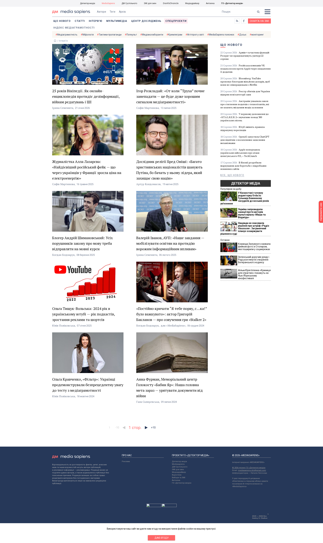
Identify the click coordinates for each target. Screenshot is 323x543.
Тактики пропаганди (110, 34)
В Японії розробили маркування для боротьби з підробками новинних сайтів (243, 165)
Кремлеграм (175, 34)
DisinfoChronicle (170, 3)
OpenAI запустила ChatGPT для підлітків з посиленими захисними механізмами (244, 140)
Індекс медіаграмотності (74, 27)
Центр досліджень (146, 21)
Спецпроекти (176, 21)
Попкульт (132, 34)
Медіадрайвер (192, 3)
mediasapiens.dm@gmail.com (252, 470)
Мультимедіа (116, 21)
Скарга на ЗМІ (259, 21)
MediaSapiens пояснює (221, 34)
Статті (80, 21)
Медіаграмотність (67, 34)
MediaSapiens (108, 3)
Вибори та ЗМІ (178, 477)
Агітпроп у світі (195, 34)
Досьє (242, 34)
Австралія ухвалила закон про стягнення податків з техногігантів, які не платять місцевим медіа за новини (244, 104)
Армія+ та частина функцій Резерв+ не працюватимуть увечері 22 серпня (244, 55)
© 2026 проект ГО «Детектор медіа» (248, 468)
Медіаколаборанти (152, 34)
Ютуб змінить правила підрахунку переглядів (242, 128)
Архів (122, 11)
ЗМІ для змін (150, 3)
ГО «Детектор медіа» (232, 3)
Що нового (62, 21)
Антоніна (210, 3)
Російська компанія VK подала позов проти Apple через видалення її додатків (245, 68)
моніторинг (257, 34)
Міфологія (88, 34)
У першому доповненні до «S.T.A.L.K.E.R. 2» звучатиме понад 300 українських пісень (244, 117)
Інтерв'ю (95, 21)
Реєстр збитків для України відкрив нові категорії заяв (245, 93)
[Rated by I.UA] (154, 506)
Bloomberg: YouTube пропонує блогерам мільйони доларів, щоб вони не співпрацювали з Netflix (245, 81)
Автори (101, 11)
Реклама (126, 461)
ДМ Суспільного (129, 3)
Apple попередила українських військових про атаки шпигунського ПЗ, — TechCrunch (240, 153)
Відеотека (176, 475)
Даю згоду (162, 537)
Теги (112, 11)
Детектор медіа (87, 3)
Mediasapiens (178, 464)
